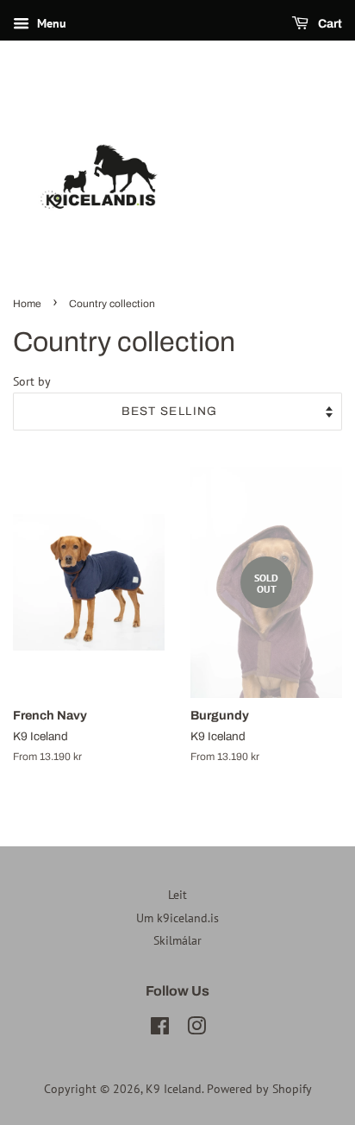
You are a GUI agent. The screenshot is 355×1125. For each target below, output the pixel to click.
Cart (328, 23)
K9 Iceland (174, 1089)
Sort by (32, 381)
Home (27, 304)
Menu (50, 23)
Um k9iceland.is (177, 918)
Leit (177, 894)
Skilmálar (177, 940)
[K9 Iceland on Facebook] (160, 1029)
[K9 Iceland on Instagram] (196, 1029)
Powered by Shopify (259, 1089)
